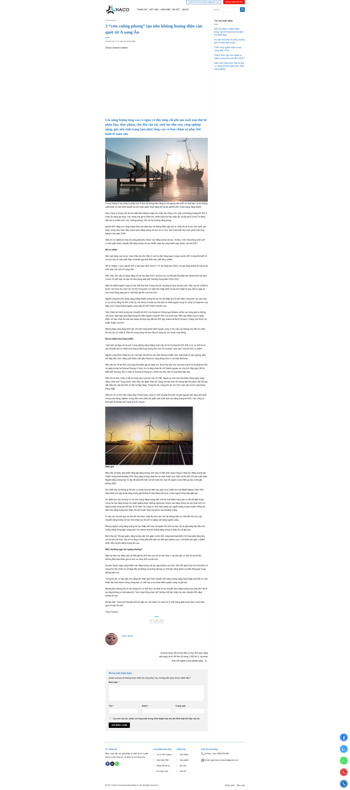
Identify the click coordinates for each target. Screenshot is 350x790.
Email (145, 706)
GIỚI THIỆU (154, 9)
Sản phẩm (184, 760)
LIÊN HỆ (185, 9)
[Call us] (117, 764)
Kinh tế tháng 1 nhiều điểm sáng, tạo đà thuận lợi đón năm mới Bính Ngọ (228, 32)
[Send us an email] (112, 764)
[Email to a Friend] (161, 621)
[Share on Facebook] (151, 621)
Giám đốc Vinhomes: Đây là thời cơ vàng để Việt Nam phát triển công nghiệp (229, 66)
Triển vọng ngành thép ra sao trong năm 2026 (228, 49)
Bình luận (114, 682)
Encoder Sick (162, 771)
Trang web (180, 706)
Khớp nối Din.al (163, 766)
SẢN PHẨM (165, 9)
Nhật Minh (131, 41)
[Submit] (242, 9)
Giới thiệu (184, 754)
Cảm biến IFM (163, 760)
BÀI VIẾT (176, 9)
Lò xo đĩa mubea (164, 754)
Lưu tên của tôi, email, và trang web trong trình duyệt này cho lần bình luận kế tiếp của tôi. (156, 718)
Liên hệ (183, 771)
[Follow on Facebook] (107, 764)
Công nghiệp (110, 20)
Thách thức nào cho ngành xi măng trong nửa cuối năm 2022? (229, 57)
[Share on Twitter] (156, 621)
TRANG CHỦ (142, 9)
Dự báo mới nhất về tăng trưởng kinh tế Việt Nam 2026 (229, 41)
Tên (111, 706)
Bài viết (183, 766)
